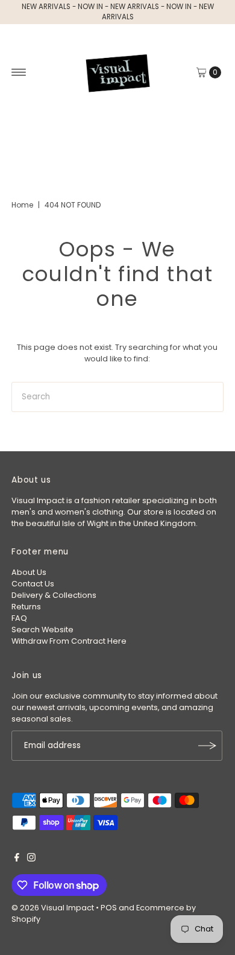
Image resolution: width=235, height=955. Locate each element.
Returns (26, 606)
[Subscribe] (207, 746)
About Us (28, 572)
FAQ (19, 618)
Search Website (42, 629)
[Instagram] (31, 859)
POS (109, 908)
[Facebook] (16, 859)
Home (22, 205)
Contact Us (32, 584)
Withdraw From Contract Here (69, 641)
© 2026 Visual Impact (52, 908)
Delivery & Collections (53, 595)
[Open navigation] (19, 72)
